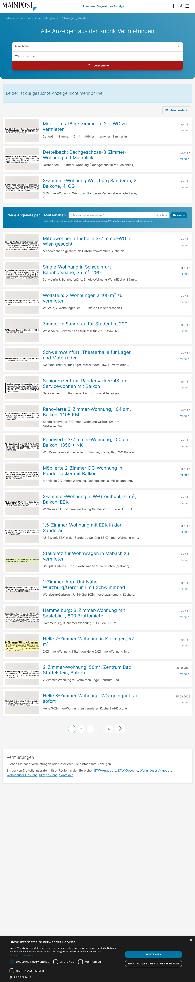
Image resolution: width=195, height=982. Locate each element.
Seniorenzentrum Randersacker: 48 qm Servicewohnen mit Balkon (85, 383)
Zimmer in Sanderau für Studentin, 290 (85, 324)
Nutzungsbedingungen (93, 221)
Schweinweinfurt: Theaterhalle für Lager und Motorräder (87, 355)
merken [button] (184, 130)
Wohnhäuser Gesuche (22, 775)
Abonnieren (179, 215)
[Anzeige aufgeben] (173, 6)
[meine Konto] (180, 6)
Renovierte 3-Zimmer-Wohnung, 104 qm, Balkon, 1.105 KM (87, 411)
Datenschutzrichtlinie (71, 221)
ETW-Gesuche (128, 770)
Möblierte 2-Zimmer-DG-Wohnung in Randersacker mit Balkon (82, 470)
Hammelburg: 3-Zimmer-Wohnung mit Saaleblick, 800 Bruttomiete (84, 613)
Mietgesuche (48, 775)
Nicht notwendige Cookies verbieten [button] (153, 963)
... (100, 728)
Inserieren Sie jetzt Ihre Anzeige (103, 6)
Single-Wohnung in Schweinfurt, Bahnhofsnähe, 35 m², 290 (78, 269)
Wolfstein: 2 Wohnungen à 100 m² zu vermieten (82, 298)
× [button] (190, 940)
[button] (66, 977)
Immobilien (22, 46)
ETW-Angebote (105, 770)
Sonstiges (66, 775)
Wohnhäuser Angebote (156, 770)
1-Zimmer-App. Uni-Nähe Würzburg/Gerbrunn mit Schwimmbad (84, 584)
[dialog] (97, 959)
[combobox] (97, 56)
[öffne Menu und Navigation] (185, 5)
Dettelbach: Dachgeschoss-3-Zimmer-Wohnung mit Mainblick (84, 154)
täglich (159, 215)
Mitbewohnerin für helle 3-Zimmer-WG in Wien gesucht (87, 241)
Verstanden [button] (153, 954)
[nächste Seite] (120, 728)
